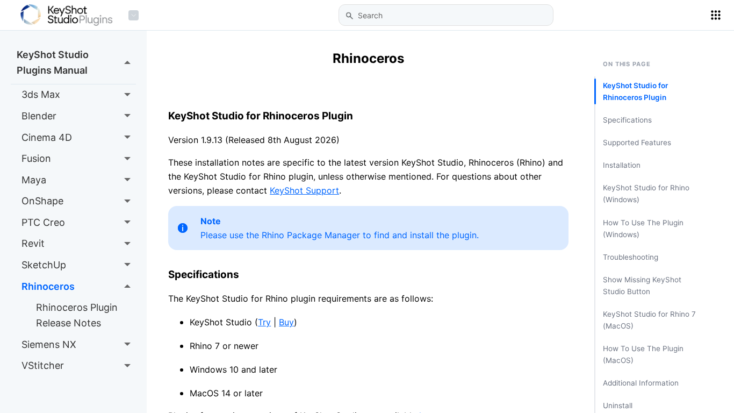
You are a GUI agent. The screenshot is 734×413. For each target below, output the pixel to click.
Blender (38, 116)
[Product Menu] (133, 15)
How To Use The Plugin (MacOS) (643, 354)
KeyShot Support (304, 190)
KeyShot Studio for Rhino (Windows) (646, 193)
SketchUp (43, 264)
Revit (33, 243)
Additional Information (641, 383)
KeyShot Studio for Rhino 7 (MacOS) (649, 320)
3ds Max (40, 94)
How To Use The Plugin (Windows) (643, 228)
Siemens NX (48, 344)
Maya (33, 180)
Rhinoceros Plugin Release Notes (77, 315)
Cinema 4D (46, 137)
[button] (349, 15)
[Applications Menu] (715, 15)
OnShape (42, 200)
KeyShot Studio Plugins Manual (53, 62)
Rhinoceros (48, 286)
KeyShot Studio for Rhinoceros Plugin (635, 91)
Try (264, 322)
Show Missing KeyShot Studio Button (642, 285)
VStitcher (42, 365)
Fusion (36, 158)
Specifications (627, 120)
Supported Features (637, 142)
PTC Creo (43, 222)
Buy (286, 322)
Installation (622, 165)
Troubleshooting (630, 257)
